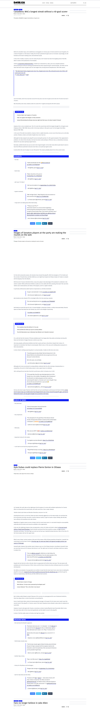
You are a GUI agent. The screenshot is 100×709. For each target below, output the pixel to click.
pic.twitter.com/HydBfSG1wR (45, 421)
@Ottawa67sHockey (31, 681)
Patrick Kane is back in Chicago (24, 582)
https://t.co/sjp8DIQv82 (44, 659)
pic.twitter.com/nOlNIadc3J (33, 685)
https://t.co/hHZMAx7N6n (42, 196)
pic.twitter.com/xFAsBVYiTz (34, 312)
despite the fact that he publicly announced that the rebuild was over (41, 572)
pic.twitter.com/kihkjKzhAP (33, 164)
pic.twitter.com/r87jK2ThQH (44, 557)
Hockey (43, 2)
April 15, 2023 (47, 295)
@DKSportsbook (51, 213)
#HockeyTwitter (30, 215)
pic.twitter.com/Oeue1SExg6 (41, 215)
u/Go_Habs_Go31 (20, 74)
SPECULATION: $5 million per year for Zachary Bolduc (29, 329)
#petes (39, 678)
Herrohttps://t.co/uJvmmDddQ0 (34, 408)
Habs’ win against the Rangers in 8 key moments (28, 117)
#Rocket (53, 626)
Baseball (51, 2)
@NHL (32, 213)
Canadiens (16, 9)
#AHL (28, 634)
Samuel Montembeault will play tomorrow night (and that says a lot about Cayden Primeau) (39, 120)
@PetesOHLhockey (51, 683)
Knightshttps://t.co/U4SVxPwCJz (46, 668)
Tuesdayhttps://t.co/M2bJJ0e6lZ (34, 175)
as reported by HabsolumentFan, (25, 63)
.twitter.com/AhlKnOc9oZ (46, 431)
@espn (28, 213)
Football (47, 2)
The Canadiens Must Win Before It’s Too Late (27, 327)
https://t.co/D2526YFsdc (48, 440)
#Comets (38, 628)
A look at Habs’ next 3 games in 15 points (27, 115)
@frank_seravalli (36, 553)
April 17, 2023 (40, 167)
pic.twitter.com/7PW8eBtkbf (48, 301)
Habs (27, 74)
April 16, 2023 (46, 218)
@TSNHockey (44, 213)
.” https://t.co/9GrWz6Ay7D (48, 449)
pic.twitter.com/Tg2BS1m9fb (49, 292)
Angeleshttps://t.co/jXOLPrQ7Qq (47, 185)
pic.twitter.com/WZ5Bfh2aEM (33, 383)
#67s (36, 678)
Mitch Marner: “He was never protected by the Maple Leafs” (31, 584)
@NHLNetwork (37, 213)
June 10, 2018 (48, 386)
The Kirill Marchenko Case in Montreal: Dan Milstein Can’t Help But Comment (35, 332)
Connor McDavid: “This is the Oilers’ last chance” (28, 587)
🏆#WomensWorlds (45, 162)
